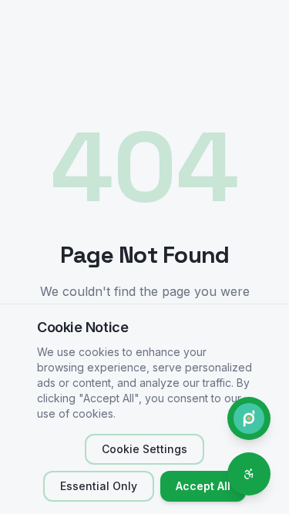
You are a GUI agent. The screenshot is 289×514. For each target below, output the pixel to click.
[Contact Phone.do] (249, 418)
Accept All (203, 485)
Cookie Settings (144, 448)
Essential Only (98, 485)
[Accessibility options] (249, 474)
